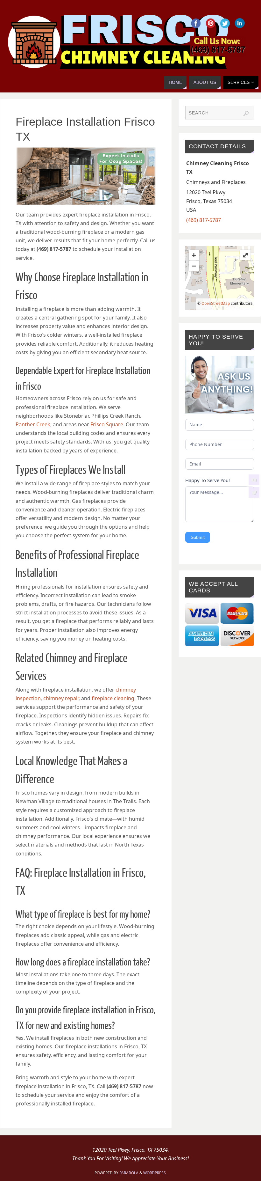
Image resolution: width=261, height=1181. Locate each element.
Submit (198, 537)
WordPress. (155, 1173)
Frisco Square (106, 424)
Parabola (128, 1173)
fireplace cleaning (113, 698)
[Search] (246, 113)
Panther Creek (33, 424)
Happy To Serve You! (207, 480)
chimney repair (61, 698)
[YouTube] (254, 479)
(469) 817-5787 (203, 220)
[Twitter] (254, 492)
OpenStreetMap (215, 303)
